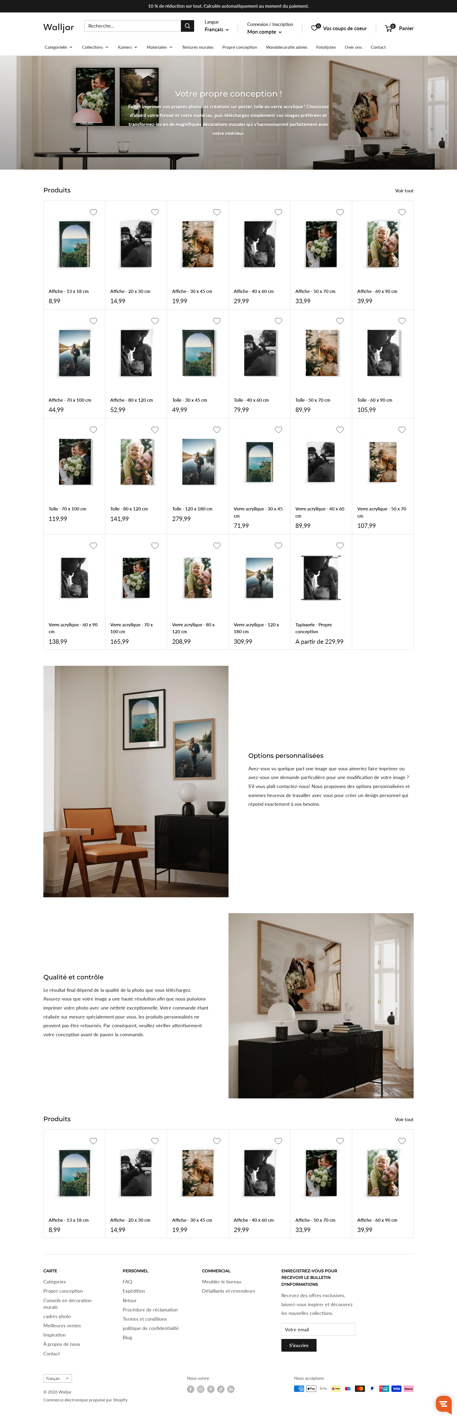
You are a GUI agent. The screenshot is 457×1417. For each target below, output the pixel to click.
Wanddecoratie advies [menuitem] (286, 46)
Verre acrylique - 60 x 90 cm (73, 628)
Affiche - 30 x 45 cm (192, 291)
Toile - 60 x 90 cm (374, 400)
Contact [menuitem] (378, 46)
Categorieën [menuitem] (56, 46)
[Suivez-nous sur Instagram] (200, 1389)
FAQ (127, 1281)
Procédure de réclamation (150, 1309)
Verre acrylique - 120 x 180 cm (256, 628)
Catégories (54, 1281)
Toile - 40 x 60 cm (251, 400)
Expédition (134, 1291)
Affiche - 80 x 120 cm (131, 400)
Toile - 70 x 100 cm (67, 508)
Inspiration (54, 1335)
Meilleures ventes (62, 1325)
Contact (51, 1353)
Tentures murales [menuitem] (197, 46)
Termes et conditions (145, 1319)
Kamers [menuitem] (125, 46)
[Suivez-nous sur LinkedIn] (231, 1389)
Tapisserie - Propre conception (313, 628)
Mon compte (262, 32)
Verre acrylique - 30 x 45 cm (258, 512)
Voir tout (405, 190)
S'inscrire (299, 1345)
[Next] (413, 1183)
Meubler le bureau (221, 1281)
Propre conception (63, 1291)
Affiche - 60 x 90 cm (377, 291)
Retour (130, 1300)
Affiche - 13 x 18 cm (69, 291)
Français (53, 1378)
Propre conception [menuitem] (239, 46)
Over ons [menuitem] (353, 46)
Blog (127, 1337)
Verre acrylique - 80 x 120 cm (193, 628)
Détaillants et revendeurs (228, 1291)
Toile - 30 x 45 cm (189, 400)
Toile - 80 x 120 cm (129, 508)
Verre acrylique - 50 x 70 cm (381, 512)
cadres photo (57, 1316)
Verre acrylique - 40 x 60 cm (319, 512)
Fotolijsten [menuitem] (326, 46)
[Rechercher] (187, 25)
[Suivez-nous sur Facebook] (190, 1389)
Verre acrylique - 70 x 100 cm (131, 628)
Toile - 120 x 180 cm (192, 508)
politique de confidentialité (151, 1328)
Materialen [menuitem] (157, 46)
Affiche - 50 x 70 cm (315, 291)
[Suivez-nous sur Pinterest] (210, 1389)
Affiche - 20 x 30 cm (130, 291)
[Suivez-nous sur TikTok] (221, 1389)
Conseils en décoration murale (67, 1303)
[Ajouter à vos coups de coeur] (93, 212)
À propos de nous (61, 1344)
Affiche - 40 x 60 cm (254, 291)
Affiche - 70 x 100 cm (70, 400)
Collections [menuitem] (92, 46)
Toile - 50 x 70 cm (312, 400)
